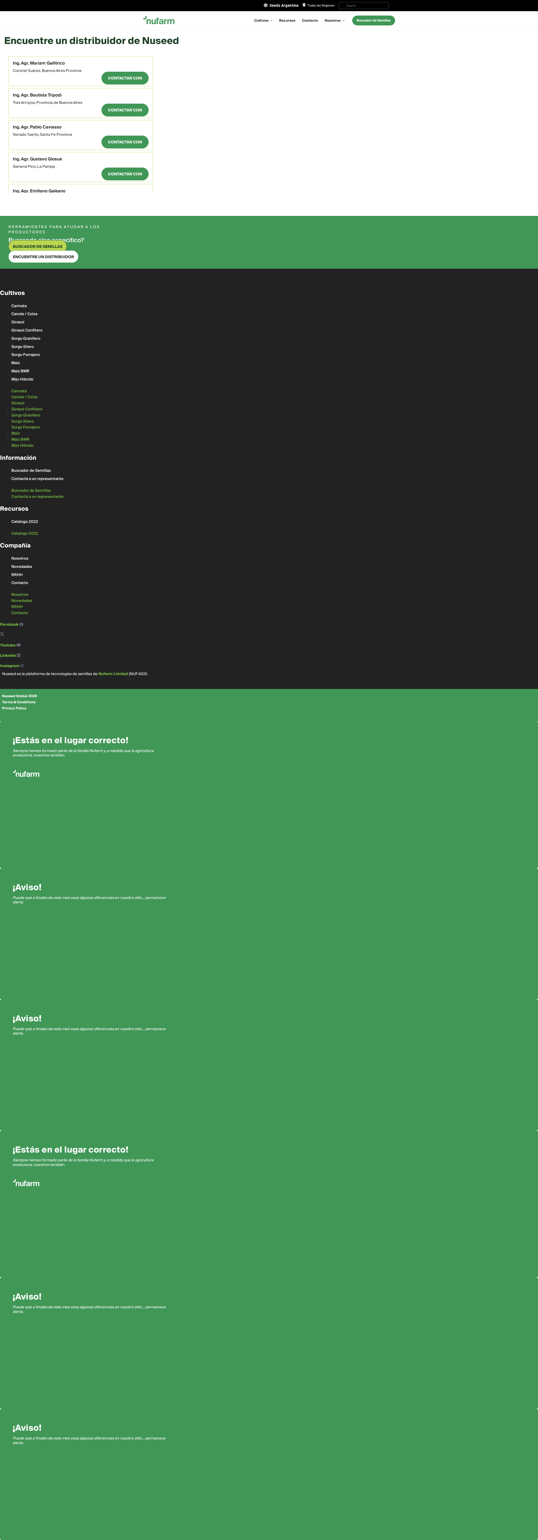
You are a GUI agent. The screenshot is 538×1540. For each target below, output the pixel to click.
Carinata (19, 306)
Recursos (287, 21)
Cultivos (261, 21)
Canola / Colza (24, 314)
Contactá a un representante (37, 479)
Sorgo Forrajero (25, 355)
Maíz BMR (20, 371)
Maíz (15, 363)
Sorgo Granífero (25, 338)
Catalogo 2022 (24, 521)
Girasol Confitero (26, 330)
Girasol (17, 322)
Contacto (310, 21)
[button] (125, 78)
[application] (270, 20)
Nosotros (332, 21)
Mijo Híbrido (22, 379)
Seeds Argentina (283, 5)
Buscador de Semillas (31, 470)
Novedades (21, 566)
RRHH (17, 575)
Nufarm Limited (113, 674)
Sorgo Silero (22, 347)
